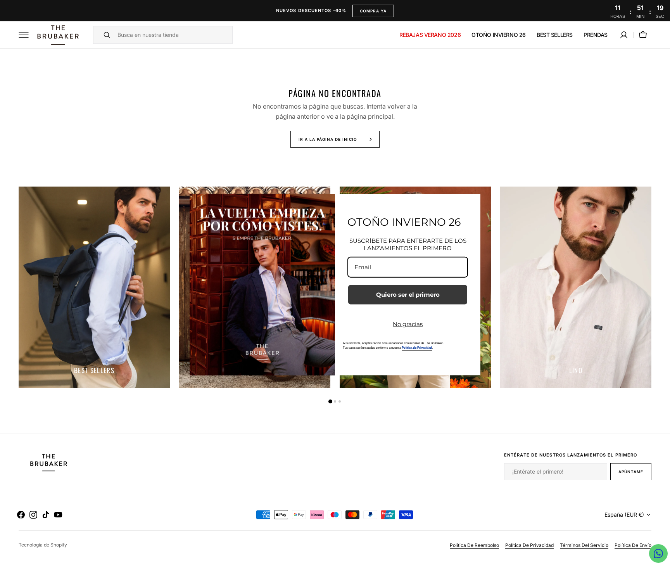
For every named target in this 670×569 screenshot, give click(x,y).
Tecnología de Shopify (43, 545)
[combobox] (173, 35)
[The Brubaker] (57, 34)
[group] (94, 287)
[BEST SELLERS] (94, 287)
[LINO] (575, 287)
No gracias (408, 323)
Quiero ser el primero (408, 294)
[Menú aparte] (26, 35)
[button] (623, 34)
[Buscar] (103, 34)
